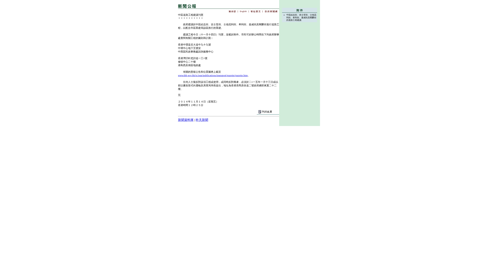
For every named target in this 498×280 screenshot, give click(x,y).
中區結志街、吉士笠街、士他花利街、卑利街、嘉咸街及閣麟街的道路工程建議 (301, 17)
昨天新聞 (202, 120)
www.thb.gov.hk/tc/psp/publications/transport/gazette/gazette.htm (213, 75)
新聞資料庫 (186, 120)
